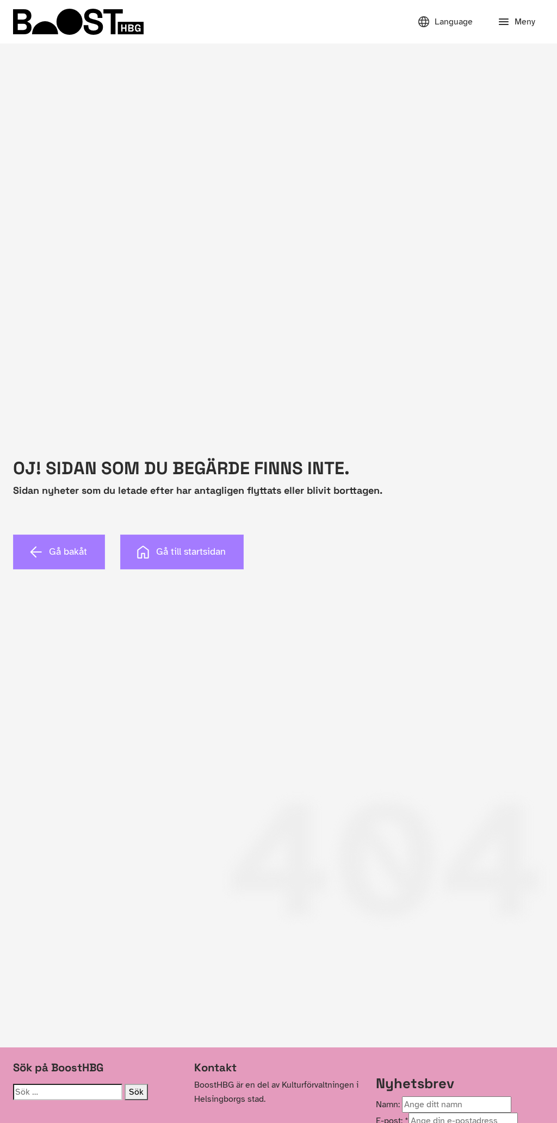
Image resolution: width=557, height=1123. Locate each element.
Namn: (388, 1104)
